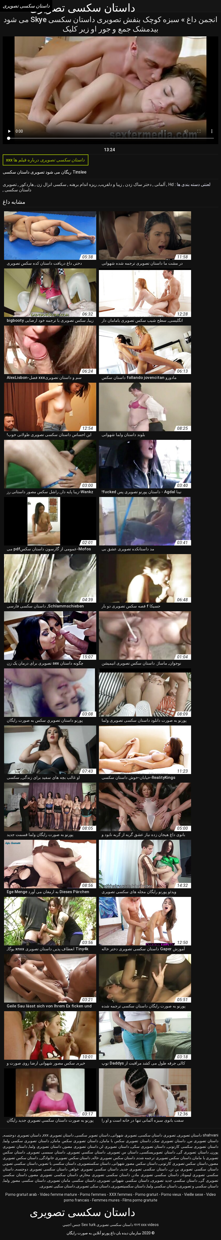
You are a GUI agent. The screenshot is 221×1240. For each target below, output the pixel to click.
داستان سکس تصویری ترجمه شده (164, 1158)
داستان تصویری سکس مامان (74, 1141)
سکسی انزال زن (51, 184)
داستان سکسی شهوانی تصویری (123, 1180)
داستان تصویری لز (114, 1146)
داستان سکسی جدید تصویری (174, 1180)
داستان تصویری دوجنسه (22, 1135)
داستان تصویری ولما (45, 1146)
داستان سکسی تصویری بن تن (194, 1169)
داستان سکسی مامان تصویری (72, 1180)
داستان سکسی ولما (162, 1186)
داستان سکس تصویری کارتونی (183, 1163)
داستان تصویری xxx (58, 1135)
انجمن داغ (201, 19)
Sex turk (88, 1224)
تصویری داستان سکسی (17, 187)
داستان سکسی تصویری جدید (144, 1169)
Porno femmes (93, 1194)
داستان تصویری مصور (80, 1146)
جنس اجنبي (72, 1224)
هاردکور (26, 184)
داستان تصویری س (203, 1141)
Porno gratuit (146, 1194)
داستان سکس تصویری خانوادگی (65, 1158)
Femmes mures (106, 1200)
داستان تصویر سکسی (92, 1135)
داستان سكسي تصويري (87, 1152)
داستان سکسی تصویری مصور (53, 1175)
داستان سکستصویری (94, 1163)
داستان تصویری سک (169, 1141)
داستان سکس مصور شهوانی (134, 1163)
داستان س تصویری (123, 1152)
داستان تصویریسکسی (157, 1152)
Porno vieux (171, 1194)
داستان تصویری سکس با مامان (125, 1141)
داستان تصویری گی (193, 1152)
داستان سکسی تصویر (20, 1163)
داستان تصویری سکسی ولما (26, 1141)
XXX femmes (120, 1194)
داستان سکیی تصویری (57, 1186)
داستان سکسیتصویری (128, 1186)
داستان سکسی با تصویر (57, 1163)
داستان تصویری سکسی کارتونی (192, 1146)
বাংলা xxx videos (146, 1224)
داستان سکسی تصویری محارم (105, 1175)
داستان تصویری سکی (148, 1146)
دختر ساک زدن (137, 184)
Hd (170, 184)
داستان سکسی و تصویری (198, 1186)
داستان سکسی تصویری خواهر (94, 1169)
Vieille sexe (193, 1194)
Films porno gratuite (140, 1200)
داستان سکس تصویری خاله (113, 1158)
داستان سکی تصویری (93, 1186)
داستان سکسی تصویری (114, 1224)
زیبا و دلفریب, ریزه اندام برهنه (95, 184)
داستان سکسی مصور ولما (25, 1180)
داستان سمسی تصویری (46, 1152)
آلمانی (159, 184)
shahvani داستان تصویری (198, 1135)
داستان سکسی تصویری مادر (155, 1175)
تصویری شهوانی (124, 1135)
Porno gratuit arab (21, 1194)
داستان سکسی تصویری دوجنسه (41, 1169)
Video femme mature (58, 1194)
